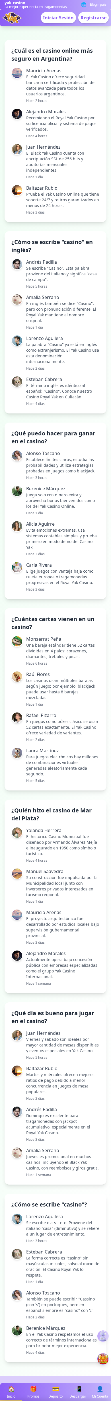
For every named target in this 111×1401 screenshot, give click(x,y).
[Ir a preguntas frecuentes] (103, 1336)
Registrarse (93, 18)
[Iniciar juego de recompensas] (103, 1359)
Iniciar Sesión (58, 18)
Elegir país (98, 4)
